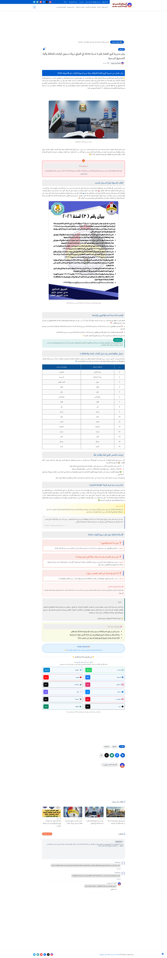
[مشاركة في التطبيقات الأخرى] (101, 755)
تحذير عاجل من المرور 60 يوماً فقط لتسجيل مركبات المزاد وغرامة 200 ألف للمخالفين (95, 631)
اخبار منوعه (105, 7)
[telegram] (34, 2)
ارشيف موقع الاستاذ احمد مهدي (93, 2)
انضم (88, 692)
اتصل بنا (81, 2)
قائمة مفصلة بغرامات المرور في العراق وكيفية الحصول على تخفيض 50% (99, 638)
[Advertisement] (83, 26)
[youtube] (40, 2)
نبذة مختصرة (70, 7)
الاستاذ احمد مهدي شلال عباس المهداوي (110, 954)
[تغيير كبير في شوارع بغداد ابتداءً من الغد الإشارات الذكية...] (115, 812)
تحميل (46, 706)
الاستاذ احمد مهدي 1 (115, 63)
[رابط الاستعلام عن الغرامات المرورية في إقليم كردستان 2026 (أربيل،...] (51, 812)
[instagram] (50, 2)
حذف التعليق (114, 889)
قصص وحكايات (79, 7)
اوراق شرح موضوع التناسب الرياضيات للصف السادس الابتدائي (93, 42)
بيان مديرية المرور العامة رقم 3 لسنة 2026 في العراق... (95, 822)
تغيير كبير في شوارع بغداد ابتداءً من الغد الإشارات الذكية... (116, 822)
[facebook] (44, 2)
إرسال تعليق (119, 842)
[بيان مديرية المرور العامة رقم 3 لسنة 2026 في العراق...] (94, 812)
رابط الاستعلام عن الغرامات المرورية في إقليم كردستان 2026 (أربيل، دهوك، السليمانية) (95, 635)
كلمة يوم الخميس (61, 7)
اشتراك (46, 677)
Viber (65, 2)
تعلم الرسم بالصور (91, 7)
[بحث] (34, 7)
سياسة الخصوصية (73, 2)
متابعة (88, 677)
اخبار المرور (121, 49)
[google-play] (37, 2)
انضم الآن (89, 670)
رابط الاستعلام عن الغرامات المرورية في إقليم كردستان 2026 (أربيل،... (52, 823)
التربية (98, 7)
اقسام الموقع (105, 2)
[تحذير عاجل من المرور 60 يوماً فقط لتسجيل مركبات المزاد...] (72, 812)
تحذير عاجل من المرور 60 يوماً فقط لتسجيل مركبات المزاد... (73, 822)
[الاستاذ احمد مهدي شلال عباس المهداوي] (122, 5)
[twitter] (47, 2)
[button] (117, 755)
